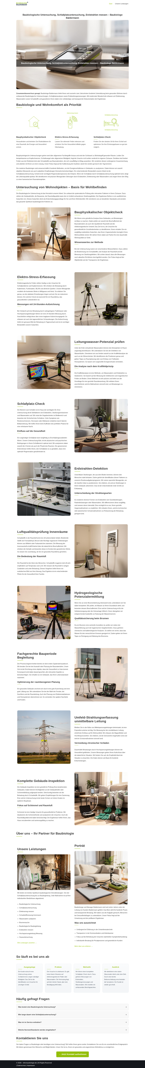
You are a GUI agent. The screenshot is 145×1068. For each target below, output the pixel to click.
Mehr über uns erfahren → (83, 946)
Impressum (31, 1065)
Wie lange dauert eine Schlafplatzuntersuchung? (37, 1015)
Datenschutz (21, 1065)
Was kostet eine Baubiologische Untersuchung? (37, 1007)
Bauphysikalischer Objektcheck (31, 137)
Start (110, 4)
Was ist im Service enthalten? (29, 1022)
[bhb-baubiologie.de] (22, 4)
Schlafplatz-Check (102, 137)
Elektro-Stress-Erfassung (67, 137)
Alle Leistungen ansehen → (27, 943)
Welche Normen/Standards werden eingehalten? (37, 1030)
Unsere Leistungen (121, 4)
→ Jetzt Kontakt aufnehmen (72, 1054)
